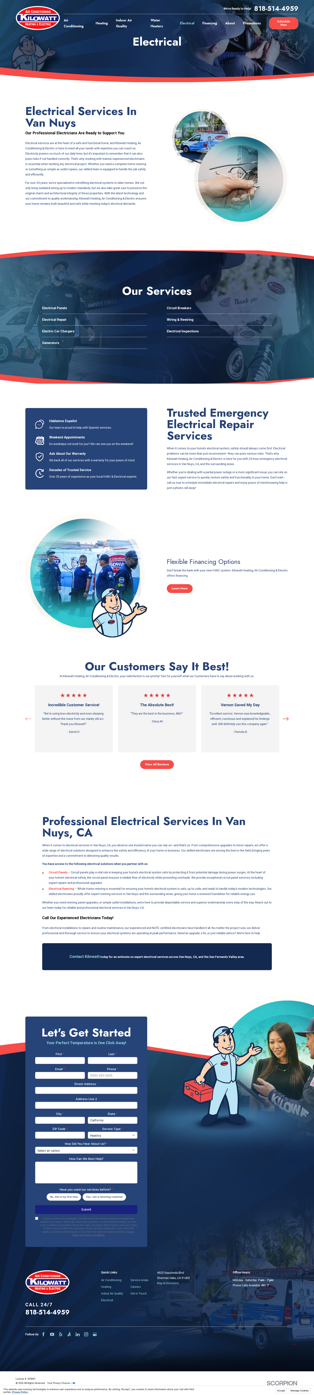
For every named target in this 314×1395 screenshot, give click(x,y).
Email (60, 1069)
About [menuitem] (230, 23)
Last (112, 1054)
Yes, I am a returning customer (104, 1196)
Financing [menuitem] (209, 23)
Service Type (112, 1129)
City (60, 1114)
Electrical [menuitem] (187, 23)
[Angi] (69, 1334)
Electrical (107, 1300)
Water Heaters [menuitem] (157, 23)
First (60, 1054)
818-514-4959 (276, 8)
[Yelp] (61, 1334)
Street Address (86, 1084)
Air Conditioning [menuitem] (74, 23)
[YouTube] (52, 1334)
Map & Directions (168, 1283)
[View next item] (286, 719)
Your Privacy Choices (59, 1383)
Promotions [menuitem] (252, 23)
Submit (86, 1209)
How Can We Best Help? (86, 1159)
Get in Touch (139, 1293)
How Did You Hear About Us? (86, 1143)
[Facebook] (43, 1334)
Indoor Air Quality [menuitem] (124, 23)
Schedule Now (283, 23)
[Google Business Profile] (95, 1334)
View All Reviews (157, 764)
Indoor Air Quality (112, 1293)
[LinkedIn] (78, 1334)
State (113, 1114)
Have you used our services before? (86, 1189)
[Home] (38, 18)
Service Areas (139, 1280)
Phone (112, 1069)
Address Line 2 (86, 1099)
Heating (106, 1286)
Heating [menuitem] (102, 23)
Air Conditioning (111, 1280)
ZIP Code (60, 1129)
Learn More (180, 588)
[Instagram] (86, 1334)
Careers (136, 1286)
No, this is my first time (64, 1196)
